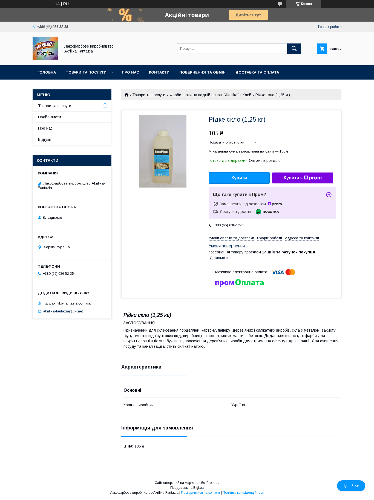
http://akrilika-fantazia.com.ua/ (67, 303)
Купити (239, 178)
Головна (47, 72)
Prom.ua (212, 483)
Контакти (159, 72)
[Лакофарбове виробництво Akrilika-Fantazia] (45, 58)
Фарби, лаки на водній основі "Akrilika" (204, 95)
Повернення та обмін (202, 72)
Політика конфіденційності (243, 493)
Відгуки (44, 139)
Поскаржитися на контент (200, 493)
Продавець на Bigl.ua (187, 488)
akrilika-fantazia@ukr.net (63, 311)
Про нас (130, 72)
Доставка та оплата (257, 72)
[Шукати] (294, 48)
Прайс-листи (49, 117)
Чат (355, 486)
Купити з (293, 178)
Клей (247, 95)
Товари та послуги (86, 72)
